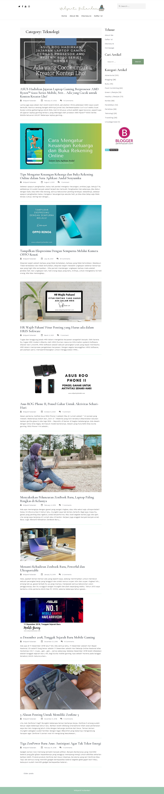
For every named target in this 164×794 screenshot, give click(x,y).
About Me (74, 16)
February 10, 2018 (50, 747)
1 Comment (65, 182)
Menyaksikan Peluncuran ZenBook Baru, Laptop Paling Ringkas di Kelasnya (57, 499)
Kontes (108, 101)
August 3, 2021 (49, 182)
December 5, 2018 (50, 719)
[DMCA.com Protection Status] (111, 150)
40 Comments (65, 259)
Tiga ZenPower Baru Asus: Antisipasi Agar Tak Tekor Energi (60, 743)
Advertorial (109, 75)
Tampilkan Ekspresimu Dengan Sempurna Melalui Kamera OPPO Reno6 (59, 253)
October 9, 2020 (50, 412)
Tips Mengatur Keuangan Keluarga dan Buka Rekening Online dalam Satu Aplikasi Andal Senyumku (56, 176)
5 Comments (68, 719)
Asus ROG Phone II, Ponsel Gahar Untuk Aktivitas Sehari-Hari (59, 406)
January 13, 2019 (50, 574)
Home (64, 16)
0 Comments (67, 747)
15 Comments (69, 641)
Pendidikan (109, 105)
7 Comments (67, 505)
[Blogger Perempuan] (124, 136)
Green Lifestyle (111, 92)
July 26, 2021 (48, 259)
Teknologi (109, 113)
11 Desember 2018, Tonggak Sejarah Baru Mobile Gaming (57, 637)
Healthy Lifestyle (112, 96)
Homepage (109, 48)
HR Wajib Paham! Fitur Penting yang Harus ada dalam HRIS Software (57, 329)
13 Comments (68, 100)
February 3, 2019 (50, 505)
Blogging (108, 80)
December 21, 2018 (51, 641)
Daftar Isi (98, 16)
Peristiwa (109, 109)
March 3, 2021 (49, 335)
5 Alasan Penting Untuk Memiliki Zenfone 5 (49, 715)
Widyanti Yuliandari (82, 790)
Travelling (109, 118)
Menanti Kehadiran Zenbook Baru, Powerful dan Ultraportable (52, 568)
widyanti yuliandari (29, 100)
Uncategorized (111, 122)
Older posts (28, 773)
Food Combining (112, 88)
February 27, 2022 (50, 100)
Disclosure (86, 16)
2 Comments (67, 574)
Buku (107, 84)
